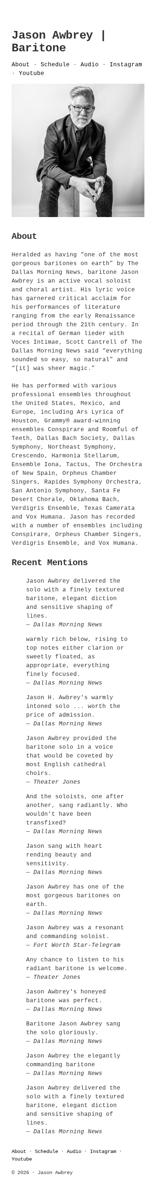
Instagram (126, 65)
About (21, 65)
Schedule (55, 65)
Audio (90, 65)
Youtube (31, 73)
